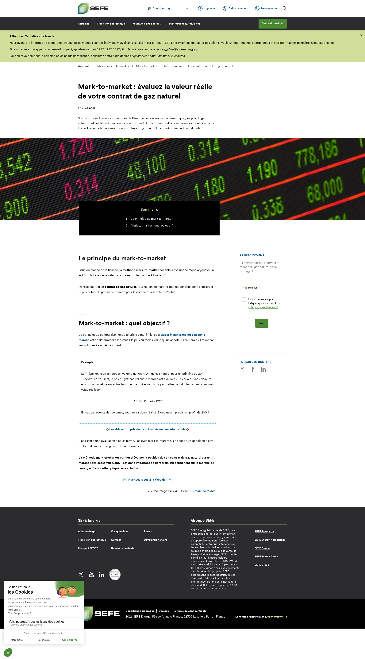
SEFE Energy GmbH (267, 556)
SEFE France (262, 548)
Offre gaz (83, 23)
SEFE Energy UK (264, 531)
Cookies (164, 611)
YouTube (91, 574)
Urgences (209, 8)
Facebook (253, 369)
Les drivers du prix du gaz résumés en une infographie (147, 429)
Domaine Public (204, 491)
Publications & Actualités (184, 23)
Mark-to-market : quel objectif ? (152, 225)
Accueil (83, 66)
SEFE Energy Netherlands (270, 539)
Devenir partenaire (155, 539)
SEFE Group (262, 565)
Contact (116, 539)
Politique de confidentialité (189, 611)
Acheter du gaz (87, 531)
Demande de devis (273, 23)
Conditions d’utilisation (140, 611)
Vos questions (119, 531)
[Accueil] (93, 8)
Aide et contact (238, 8)
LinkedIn (263, 369)
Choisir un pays (162, 8)
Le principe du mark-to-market (151, 218)
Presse (148, 531)
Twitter (242, 369)
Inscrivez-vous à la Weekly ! (147, 479)
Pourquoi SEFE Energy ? (147, 23)
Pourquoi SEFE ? (88, 548)
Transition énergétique (111, 23)
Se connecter (269, 8)
